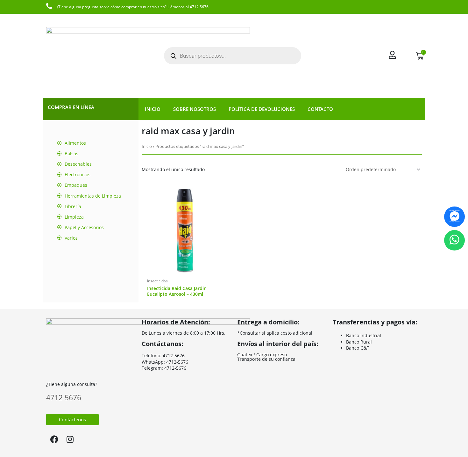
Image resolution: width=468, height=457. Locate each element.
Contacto (320, 109)
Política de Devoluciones (262, 109)
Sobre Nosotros (194, 109)
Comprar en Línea (71, 107)
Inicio (152, 109)
